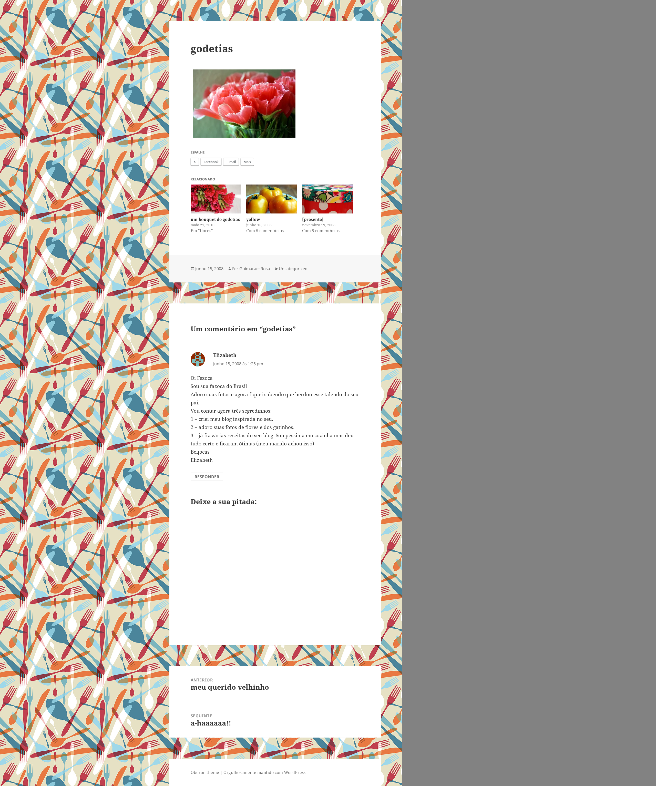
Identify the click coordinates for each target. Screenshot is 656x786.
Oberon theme (205, 772)
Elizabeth (225, 355)
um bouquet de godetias (215, 219)
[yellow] (271, 199)
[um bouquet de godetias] (216, 199)
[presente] (313, 219)
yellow (253, 219)
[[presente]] (327, 199)
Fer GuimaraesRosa (251, 268)
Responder (206, 476)
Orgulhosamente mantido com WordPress (264, 772)
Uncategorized (293, 268)
